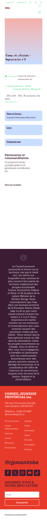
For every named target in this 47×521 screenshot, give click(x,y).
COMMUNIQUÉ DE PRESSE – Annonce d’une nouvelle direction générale (21, 206)
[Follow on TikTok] (37, 473)
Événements (29, 430)
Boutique (28, 449)
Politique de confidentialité (15, 514)
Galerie (27, 435)
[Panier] (41, 3)
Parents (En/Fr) (21, 2)
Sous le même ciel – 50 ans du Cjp (22, 215)
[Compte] (30, 3)
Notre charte (10, 2)
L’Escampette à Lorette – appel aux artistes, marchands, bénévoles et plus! (22, 194)
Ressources (9, 443)
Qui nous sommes (12, 421)
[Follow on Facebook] (8, 473)
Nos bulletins (29, 445)
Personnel (9, 433)
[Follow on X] (15, 473)
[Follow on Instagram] (22, 473)
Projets (27, 426)
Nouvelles (28, 440)
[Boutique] (35, 3)
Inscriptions (11, 101)
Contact (8, 438)
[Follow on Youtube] (30, 473)
